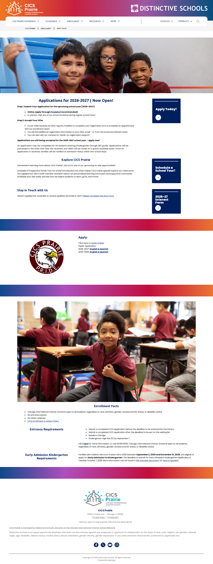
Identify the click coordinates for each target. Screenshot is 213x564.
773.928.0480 (98, 517)
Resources (95, 21)
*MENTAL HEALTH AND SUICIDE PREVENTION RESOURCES (105, 522)
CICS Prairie (30, 28)
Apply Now (62, 28)
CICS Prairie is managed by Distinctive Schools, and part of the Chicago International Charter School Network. (62, 527)
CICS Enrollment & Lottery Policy (43, 421)
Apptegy (111, 560)
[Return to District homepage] (169, 8)
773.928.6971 (113, 517)
